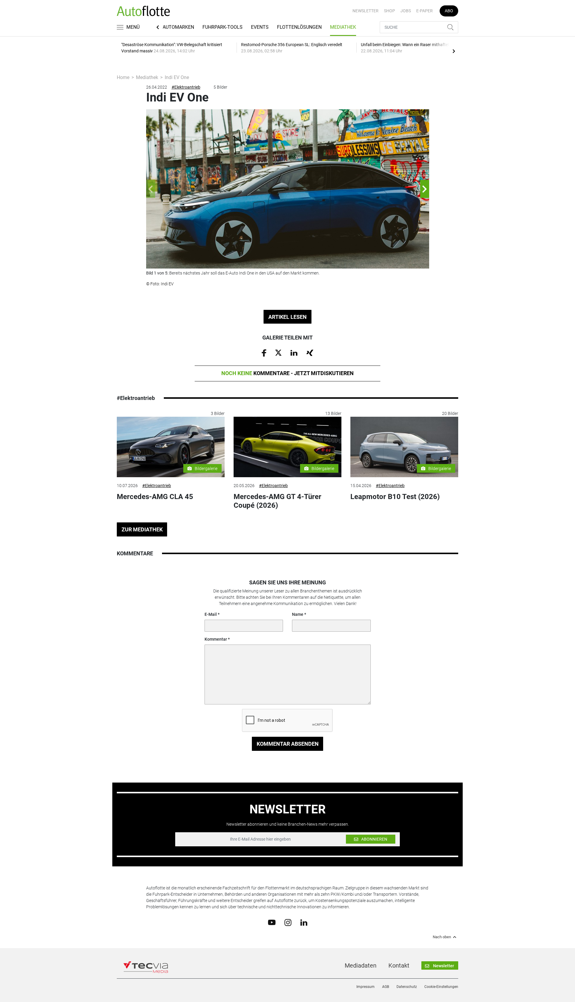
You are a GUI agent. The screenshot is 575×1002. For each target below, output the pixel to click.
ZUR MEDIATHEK (142, 529)
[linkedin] (303, 922)
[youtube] (272, 922)
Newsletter (365, 10)
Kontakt (398, 965)
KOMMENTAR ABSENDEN (288, 744)
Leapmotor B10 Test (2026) (395, 496)
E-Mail (211, 614)
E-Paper (424, 10)
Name (297, 614)
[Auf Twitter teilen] (278, 352)
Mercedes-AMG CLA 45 (155, 496)
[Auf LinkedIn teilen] (293, 352)
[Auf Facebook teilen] (264, 352)
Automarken (178, 27)
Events (260, 27)
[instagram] (288, 922)
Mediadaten (360, 965)
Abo (449, 10)
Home (123, 77)
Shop (389, 10)
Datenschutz (407, 987)
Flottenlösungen (299, 27)
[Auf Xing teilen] (309, 352)
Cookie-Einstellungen (441, 987)
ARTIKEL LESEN (287, 317)
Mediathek (343, 27)
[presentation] (453, 51)
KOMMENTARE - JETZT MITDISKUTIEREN (287, 373)
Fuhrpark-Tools (222, 27)
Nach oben (442, 937)
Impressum (365, 987)
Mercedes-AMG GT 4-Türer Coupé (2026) (277, 501)
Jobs (405, 10)
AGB (385, 987)
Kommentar (216, 639)
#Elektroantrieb (186, 87)
